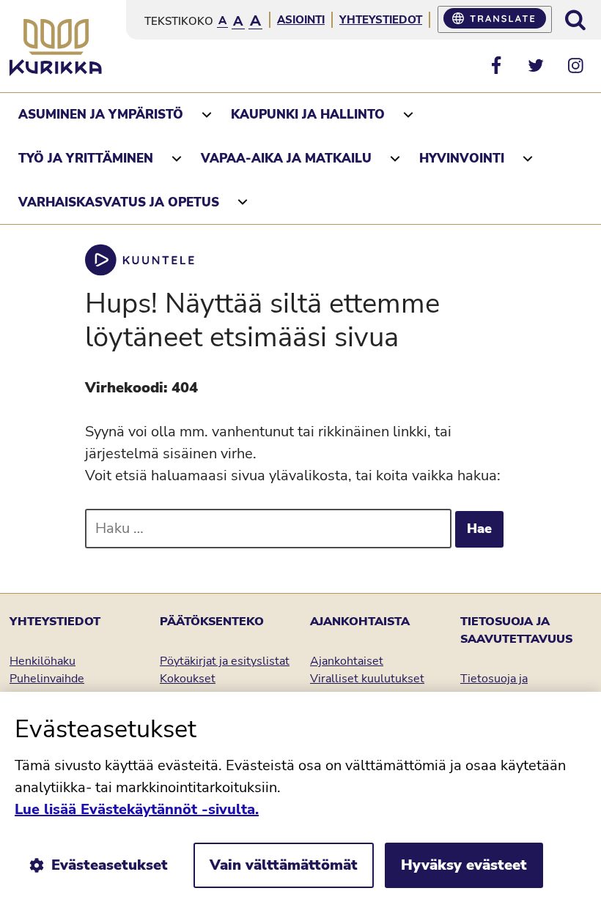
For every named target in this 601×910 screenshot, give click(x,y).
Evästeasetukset (109, 865)
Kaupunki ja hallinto (308, 114)
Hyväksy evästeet (464, 865)
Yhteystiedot (380, 19)
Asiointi (301, 19)
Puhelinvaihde (47, 679)
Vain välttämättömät (284, 865)
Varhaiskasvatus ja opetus (118, 202)
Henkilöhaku (42, 661)
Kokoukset (187, 679)
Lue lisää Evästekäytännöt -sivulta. (137, 809)
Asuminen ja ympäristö (100, 114)
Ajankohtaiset (346, 661)
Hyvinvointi (461, 158)
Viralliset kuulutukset (367, 679)
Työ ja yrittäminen (85, 158)
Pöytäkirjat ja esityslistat (225, 661)
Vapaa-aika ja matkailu (286, 158)
